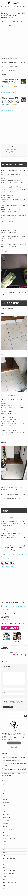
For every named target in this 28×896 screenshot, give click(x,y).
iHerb (4, 790)
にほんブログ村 (5, 558)
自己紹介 (5, 876)
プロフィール (14, 742)
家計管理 (5, 847)
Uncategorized (6, 799)
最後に (6, 154)
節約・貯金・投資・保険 (8, 873)
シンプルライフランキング (6, 619)
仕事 (4, 832)
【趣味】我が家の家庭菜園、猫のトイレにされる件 (13, 757)
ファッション (6, 814)
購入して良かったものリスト (9, 882)
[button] (2, 21)
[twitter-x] (12, 747)
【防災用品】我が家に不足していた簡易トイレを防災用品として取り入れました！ (14, 774)
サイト (4, 697)
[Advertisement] (14, 41)
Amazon (5, 787)
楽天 (4, 864)
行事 (4, 879)
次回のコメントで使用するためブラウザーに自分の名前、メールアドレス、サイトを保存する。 (14, 702)
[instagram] (14, 747)
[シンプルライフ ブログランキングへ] (8, 564)
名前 (4, 687)
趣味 (4, 885)
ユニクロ (5, 826)
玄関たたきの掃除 (8, 152)
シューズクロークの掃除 (10, 149)
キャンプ (5, 805)
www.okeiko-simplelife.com (7, 92)
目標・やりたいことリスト (9, 870)
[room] (16, 747)
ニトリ (4, 811)
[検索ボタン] (25, 2)
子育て (4, 841)
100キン (5, 784)
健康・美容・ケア (7, 835)
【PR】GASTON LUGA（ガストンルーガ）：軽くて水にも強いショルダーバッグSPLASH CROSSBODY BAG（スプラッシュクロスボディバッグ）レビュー (14, 769)
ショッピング (6, 808)
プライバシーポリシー (8, 817)
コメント (5, 670)
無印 (4, 867)
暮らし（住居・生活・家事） (9, 858)
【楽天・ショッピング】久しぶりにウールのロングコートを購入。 (14, 764)
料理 (4, 855)
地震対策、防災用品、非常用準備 (10, 838)
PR (3, 796)
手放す (4, 850)
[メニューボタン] (2, 2)
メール (4, 692)
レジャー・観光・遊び (8, 829)
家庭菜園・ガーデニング (8, 844)
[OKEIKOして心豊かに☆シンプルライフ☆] (14, 2)
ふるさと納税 (6, 820)
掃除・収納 (5, 17)
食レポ (4, 888)
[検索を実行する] (25, 716)
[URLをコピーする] (25, 21)
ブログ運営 (5, 823)
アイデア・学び (6, 802)
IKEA (4, 793)
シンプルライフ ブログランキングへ (7, 566)
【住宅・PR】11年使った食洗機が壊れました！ (12, 760)
